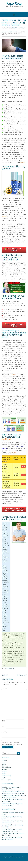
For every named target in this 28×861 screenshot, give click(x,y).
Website (4, 732)
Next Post (5, 675)
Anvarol (4, 763)
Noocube (4, 769)
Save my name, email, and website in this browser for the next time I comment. (13, 743)
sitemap (23, 857)
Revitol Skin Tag (10, 668)
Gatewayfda (8, 857)
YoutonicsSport (6, 780)
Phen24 (4, 773)
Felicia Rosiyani (22, 27)
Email (4, 726)
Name (4, 720)
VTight (4, 778)
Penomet (4, 771)
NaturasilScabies (6, 767)
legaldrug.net (18, 857)
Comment (5, 689)
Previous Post (22, 675)
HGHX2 (4, 765)
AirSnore (4, 760)
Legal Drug (14, 3)
